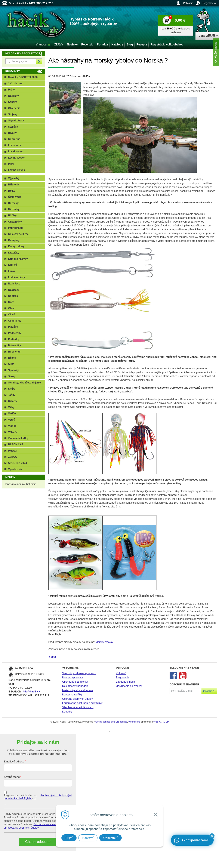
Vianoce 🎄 (43, 44)
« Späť (52, 656)
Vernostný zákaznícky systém (79, 673)
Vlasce (12, 425)
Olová (11, 314)
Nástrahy (13, 289)
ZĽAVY (58, 44)
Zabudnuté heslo (126, 681)
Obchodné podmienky (75, 681)
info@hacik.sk (31, 691)
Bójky (11, 190)
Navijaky (13, 95)
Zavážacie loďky (18, 438)
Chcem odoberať (38, 842)
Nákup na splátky (72, 694)
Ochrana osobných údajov (77, 698)
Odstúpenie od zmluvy (129, 686)
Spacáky (13, 370)
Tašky (11, 394)
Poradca (102, 44)
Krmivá (12, 265)
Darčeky (13, 203)
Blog (130, 44)
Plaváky (13, 326)
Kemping (13, 240)
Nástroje (13, 295)
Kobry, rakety (16, 246)
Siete (11, 364)
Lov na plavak (16, 170)
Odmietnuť (110, 837)
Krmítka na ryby (18, 258)
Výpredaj (13, 178)
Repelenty (14, 351)
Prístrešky (14, 345)
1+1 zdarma (15, 83)
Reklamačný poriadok (75, 686)
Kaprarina (14, 139)
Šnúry (11, 388)
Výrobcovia (15, 469)
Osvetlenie (14, 320)
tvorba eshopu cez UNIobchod (111, 721)
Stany (11, 376)
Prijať (69, 837)
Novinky (72, 44)
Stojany (12, 114)
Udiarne (13, 401)
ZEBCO (12, 456)
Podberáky (14, 333)
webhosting (134, 721)
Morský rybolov (104, 642)
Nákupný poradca (72, 677)
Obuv (11, 308)
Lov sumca (15, 145)
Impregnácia (15, 227)
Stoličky (13, 126)
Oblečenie (14, 108)
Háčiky (12, 215)
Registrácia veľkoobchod (167, 44)
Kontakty (67, 711)
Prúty (11, 89)
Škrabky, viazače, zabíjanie (24, 382)
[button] (212, 835)
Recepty (141, 44)
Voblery (12, 432)
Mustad (12, 450)
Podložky (13, 339)
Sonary (12, 102)
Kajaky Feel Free (18, 234)
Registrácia (209, 3)
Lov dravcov (15, 151)
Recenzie (87, 44)
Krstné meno (12, 776)
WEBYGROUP (161, 721)
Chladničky (15, 221)
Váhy (11, 407)
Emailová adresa (14, 761)
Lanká (12, 271)
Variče (12, 413)
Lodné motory (16, 277)
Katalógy (117, 44)
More (11, 163)
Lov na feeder (16, 157)
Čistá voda (14, 196)
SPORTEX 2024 (17, 463)
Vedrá (11, 419)
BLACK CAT (15, 444)
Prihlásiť (188, 3)
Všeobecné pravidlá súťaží (77, 707)
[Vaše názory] (216, 52)
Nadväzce (14, 283)
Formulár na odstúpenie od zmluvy (82, 703)
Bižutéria (13, 184)
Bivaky (12, 132)
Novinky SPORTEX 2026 (23, 77)
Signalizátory (16, 120)
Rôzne (12, 357)
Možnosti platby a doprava (77, 690)
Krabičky (13, 252)
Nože (11, 302)
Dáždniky (13, 209)
